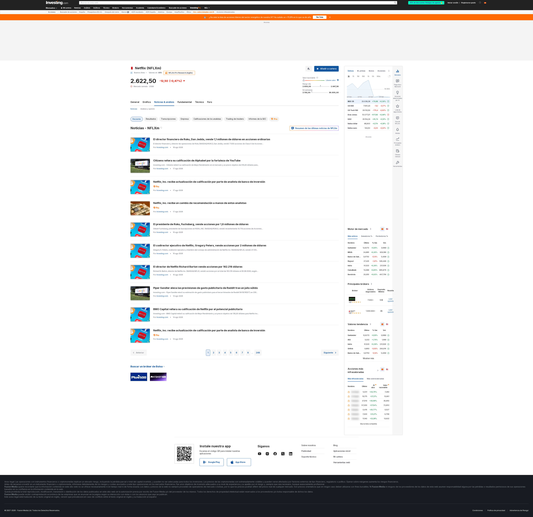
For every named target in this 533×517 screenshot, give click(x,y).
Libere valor (331, 40)
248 (258, 312)
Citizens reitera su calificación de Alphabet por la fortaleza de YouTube (196, 120)
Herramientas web (341, 422)
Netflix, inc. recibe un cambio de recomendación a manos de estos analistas (199, 162)
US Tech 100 (353, 70)
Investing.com (162, 107)
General (134, 62)
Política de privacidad (496, 470)
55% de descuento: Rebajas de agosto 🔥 (426, 3)
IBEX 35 (351, 61)
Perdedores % (382, 196)
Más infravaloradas (355, 339)
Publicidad (306, 411)
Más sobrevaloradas (375, 339)
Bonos (371, 31)
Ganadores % (366, 196)
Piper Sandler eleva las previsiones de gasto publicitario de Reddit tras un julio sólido (205, 247)
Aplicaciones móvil (341, 411)
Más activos (353, 196)
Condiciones (477, 470)
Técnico (199, 62)
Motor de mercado (358, 189)
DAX (349, 79)
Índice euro (352, 88)
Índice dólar (352, 83)
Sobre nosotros (308, 405)
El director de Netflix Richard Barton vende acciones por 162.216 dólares (197, 226)
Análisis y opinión (147, 69)
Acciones (52, 12)
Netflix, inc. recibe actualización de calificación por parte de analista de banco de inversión (209, 290)
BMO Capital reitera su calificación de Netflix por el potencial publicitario (197, 269)
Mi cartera (338, 416)
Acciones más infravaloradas (356, 330)
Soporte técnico (308, 416)
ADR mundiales (137, 12)
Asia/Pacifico (179, 12)
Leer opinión (391, 260)
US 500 (351, 66)
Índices (351, 31)
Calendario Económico (156, 8)
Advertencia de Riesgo (519, 470)
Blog (335, 405)
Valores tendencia (358, 284)
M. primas (361, 31)
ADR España (151, 12)
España (82, 12)
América (161, 12)
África (189, 12)
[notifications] (480, 2)
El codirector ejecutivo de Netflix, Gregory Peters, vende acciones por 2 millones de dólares (209, 205)
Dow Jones (352, 75)
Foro (209, 62)
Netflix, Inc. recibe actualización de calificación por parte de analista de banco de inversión (209, 141)
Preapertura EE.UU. (94, 12)
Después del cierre (112, 12)
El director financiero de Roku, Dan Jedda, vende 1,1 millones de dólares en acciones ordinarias (211, 99)
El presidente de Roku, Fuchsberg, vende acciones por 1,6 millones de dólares (200, 184)
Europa (169, 12)
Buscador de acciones (178, 8)
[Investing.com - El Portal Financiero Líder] (57, 3)
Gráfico (147, 62)
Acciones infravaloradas (226, 12)
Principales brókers (358, 243)
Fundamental (185, 62)
